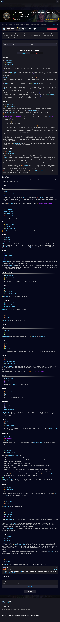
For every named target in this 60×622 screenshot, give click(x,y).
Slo (21, 571)
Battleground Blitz (35, 24)
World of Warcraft (8, 8)
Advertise (10, 612)
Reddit (13, 572)
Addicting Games (17, 615)
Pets (57, 24)
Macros (49, 24)
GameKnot (37, 615)
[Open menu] (57, 1)
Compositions (43, 24)
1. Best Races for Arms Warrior (10, 44)
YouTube (4, 572)
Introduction (4, 24)
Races (53, 24)
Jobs (24, 612)
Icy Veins (3, 604)
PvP (12, 8)
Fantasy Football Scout (31, 615)
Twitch (8, 572)
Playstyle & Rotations (24, 24)
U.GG (5, 615)
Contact (6, 612)
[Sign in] (54, 1)
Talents (10, 24)
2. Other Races (34, 44)
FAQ (13, 612)
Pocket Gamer (23, 615)
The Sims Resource (10, 615)
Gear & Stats (16, 24)
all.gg (3, 615)
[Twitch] (18, 19)
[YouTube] (19, 19)
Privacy (16, 612)
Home (2, 8)
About (3, 612)
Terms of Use (20, 612)
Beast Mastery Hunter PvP (19, 8)
